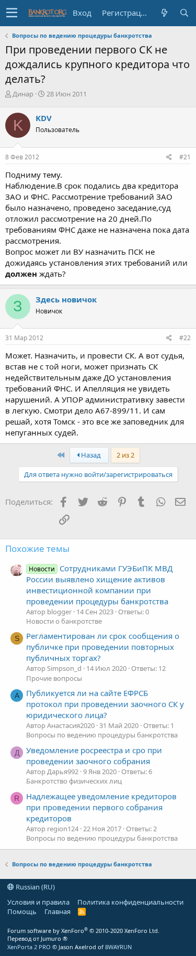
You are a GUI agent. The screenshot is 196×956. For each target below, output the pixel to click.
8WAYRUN (118, 947)
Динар (23, 94)
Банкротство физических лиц (74, 781)
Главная (57, 911)
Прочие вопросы (54, 678)
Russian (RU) (34, 887)
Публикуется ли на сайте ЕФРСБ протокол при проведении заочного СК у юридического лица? (105, 704)
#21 (185, 157)
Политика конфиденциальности (130, 902)
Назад (90, 455)
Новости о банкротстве (64, 621)
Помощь (22, 911)
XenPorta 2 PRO (29, 947)
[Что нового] (164, 13)
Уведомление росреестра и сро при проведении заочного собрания (94, 755)
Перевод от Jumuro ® (37, 938)
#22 (185, 337)
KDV (44, 118)
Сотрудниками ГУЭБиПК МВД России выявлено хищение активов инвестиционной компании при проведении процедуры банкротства (99, 584)
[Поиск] (184, 13)
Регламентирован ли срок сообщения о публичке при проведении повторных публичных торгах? (102, 647)
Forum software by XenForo (83, 931)
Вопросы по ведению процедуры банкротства (102, 735)
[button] (11, 13)
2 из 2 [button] (125, 455)
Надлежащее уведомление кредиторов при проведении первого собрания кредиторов (101, 807)
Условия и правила (38, 902)
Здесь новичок (66, 299)
